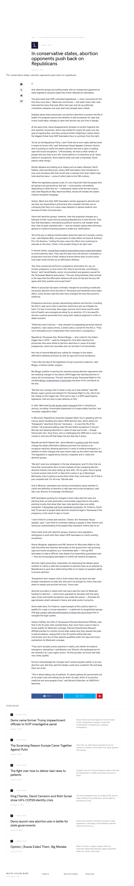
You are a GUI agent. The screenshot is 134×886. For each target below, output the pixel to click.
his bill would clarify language (63, 405)
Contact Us (45, 874)
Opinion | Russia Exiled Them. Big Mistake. (38, 847)
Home (33, 37)
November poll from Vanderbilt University (63, 507)
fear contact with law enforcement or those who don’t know (64, 612)
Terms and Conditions (71, 874)
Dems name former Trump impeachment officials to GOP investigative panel (37, 722)
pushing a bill (82, 442)
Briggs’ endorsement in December (56, 380)
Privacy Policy (90, 874)
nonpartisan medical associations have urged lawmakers (75, 250)
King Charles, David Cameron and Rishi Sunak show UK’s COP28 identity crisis (41, 798)
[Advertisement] (67, 14)
